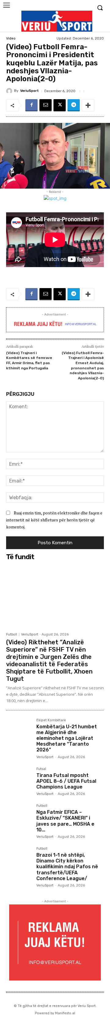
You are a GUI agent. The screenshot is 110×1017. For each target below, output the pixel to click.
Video (11, 38)
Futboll (11, 634)
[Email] (45, 105)
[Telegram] (74, 105)
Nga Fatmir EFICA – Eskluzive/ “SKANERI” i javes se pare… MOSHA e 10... (65, 821)
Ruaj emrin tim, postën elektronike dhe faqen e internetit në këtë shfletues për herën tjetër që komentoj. (54, 519)
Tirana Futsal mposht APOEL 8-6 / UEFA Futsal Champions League (66, 781)
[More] (88, 105)
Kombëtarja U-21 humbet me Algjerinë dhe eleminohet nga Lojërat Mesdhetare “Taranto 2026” (66, 738)
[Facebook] (31, 105)
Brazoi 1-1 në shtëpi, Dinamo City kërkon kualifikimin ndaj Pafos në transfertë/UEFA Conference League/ (67, 866)
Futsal (41, 769)
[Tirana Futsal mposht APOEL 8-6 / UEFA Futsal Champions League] (18, 779)
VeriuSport (29, 90)
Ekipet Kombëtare (51, 720)
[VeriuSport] (10, 91)
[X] (59, 105)
